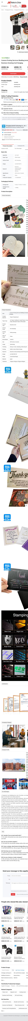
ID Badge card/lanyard (6, 973)
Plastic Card (5, 992)
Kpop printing (16, 975)
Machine (15, 977)
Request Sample (23, 76)
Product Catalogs (20, 970)
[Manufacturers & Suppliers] (14, 2)
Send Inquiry (13, 73)
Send (13, 894)
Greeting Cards (22, 992)
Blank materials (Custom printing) (8, 977)
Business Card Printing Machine (9, 1008)
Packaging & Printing (9, 9)
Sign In (3, 139)
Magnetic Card (13, 992)
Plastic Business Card (19, 1005)
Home (2, 9)
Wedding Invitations (5, 975)
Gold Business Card (23, 1008)
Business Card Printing (7, 995)
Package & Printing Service (19, 9)
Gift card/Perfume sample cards (20, 973)
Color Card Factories (6, 1001)
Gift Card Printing (18, 995)
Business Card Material (7, 1005)
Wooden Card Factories (19, 1001)
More (2, 1011)
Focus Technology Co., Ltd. (17, 1015)
